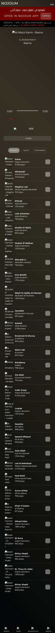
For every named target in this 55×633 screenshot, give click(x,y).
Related (14, 150)
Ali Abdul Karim (29, 39)
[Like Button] (39, 129)
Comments (39, 150)
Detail (28, 138)
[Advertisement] (27, 78)
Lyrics (26, 150)
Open (46, 16)
